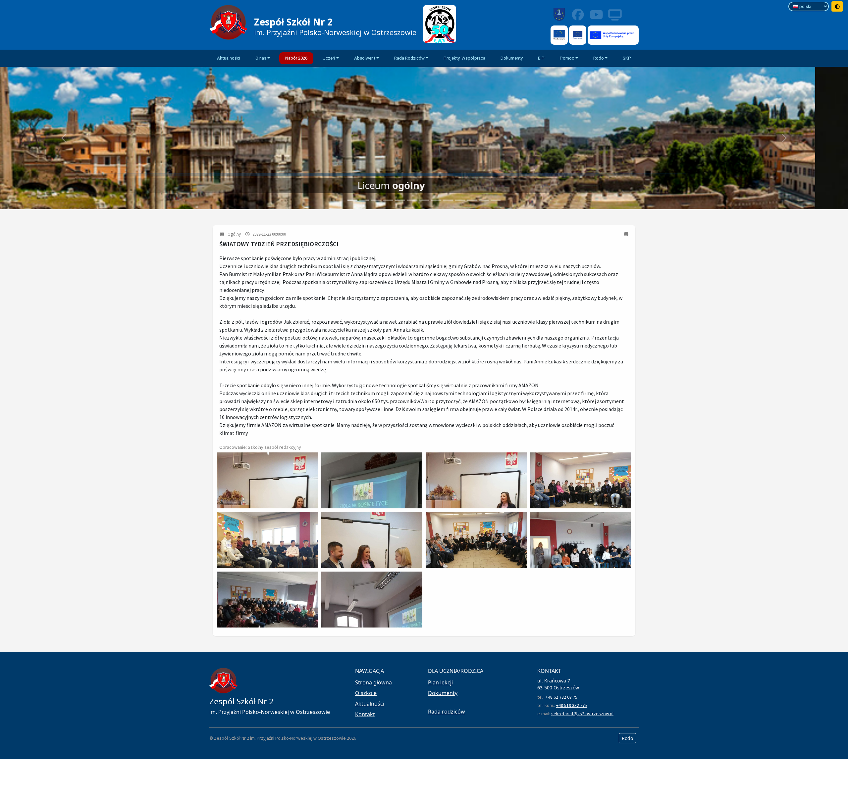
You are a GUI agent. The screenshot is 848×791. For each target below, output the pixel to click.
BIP (541, 58)
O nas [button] (260, 58)
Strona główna (373, 682)
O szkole (366, 693)
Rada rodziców (446, 711)
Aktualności (228, 58)
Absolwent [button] (364, 58)
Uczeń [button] (329, 58)
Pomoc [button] (567, 58)
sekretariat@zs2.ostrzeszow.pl (582, 714)
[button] (63, 138)
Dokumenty (512, 58)
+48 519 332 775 (571, 705)
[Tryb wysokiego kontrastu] (837, 6)
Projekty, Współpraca (464, 58)
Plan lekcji (440, 682)
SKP (627, 58)
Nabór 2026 (296, 58)
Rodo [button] (598, 58)
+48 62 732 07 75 (561, 697)
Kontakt (365, 714)
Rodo (627, 738)
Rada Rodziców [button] (409, 58)
